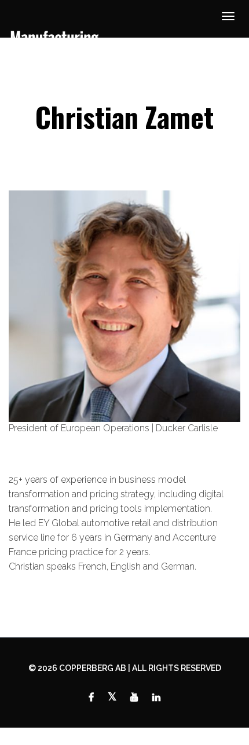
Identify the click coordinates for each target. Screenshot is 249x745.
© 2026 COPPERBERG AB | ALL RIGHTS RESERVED (124, 668)
